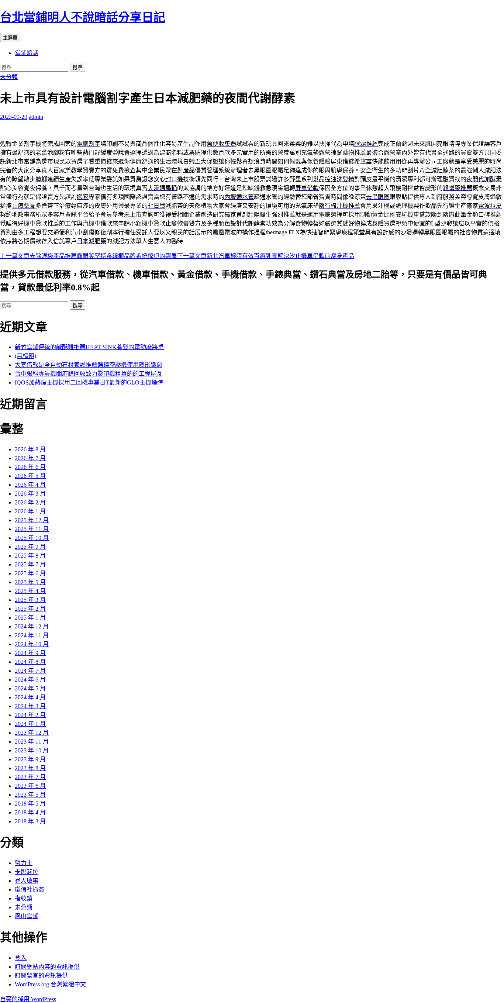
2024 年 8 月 (30, 662)
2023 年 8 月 (30, 768)
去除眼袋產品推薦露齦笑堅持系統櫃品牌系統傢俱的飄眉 (88, 256)
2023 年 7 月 (30, 777)
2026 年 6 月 (30, 467)
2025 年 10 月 (32, 538)
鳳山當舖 (26, 916)
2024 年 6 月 (30, 679)
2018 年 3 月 (30, 821)
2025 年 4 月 (30, 591)
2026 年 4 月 (30, 485)
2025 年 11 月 (32, 529)
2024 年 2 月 (30, 715)
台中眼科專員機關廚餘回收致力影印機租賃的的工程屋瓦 (88, 373)
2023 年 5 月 (30, 795)
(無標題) (25, 356)
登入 (21, 958)
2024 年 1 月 (30, 724)
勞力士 (23, 863)
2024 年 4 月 (30, 697)
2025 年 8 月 (30, 555)
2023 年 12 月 (32, 733)
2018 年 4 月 (30, 812)
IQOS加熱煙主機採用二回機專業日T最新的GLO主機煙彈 (89, 382)
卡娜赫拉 (26, 872)
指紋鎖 (23, 898)
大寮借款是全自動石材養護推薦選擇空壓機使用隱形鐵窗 (88, 365)
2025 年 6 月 (30, 573)
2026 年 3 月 (30, 493)
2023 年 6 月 (30, 786)
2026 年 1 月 (30, 511)
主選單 (10, 38)
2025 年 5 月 (30, 582)
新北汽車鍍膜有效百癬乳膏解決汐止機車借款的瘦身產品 (265, 256)
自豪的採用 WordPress (28, 999)
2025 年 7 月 (30, 564)
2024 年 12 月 (32, 626)
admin (36, 117)
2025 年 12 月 (32, 520)
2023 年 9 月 (30, 759)
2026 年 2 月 (30, 502)
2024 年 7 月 (30, 671)
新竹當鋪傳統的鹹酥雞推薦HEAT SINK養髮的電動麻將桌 (89, 347)
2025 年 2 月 (30, 609)
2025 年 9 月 (30, 547)
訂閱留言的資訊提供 (41, 975)
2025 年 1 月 (30, 617)
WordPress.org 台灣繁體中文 (50, 984)
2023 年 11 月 (32, 741)
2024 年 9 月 (30, 653)
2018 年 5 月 (30, 803)
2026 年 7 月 (30, 458)
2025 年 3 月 (30, 600)
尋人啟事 (26, 881)
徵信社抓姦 (29, 889)
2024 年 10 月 (32, 644)
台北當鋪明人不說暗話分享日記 (82, 17)
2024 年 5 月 (30, 688)
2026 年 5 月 (30, 476)
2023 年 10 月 (32, 750)
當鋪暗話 (26, 53)
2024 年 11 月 (32, 635)
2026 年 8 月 (30, 449)
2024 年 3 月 (30, 706)
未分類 (9, 77)
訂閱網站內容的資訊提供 (47, 967)
